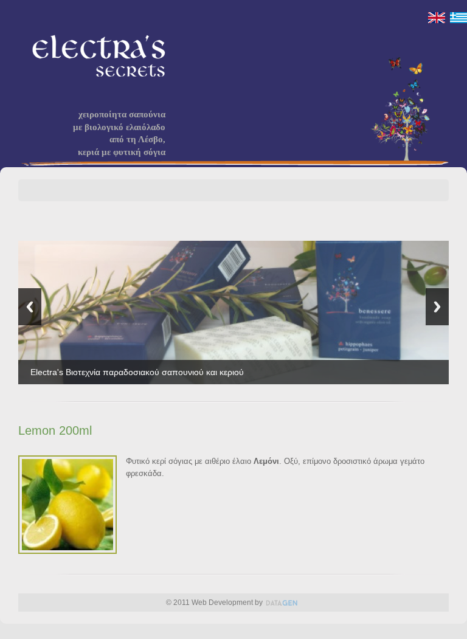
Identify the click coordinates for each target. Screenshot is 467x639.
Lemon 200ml (55, 430)
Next (437, 306)
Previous (29, 306)
